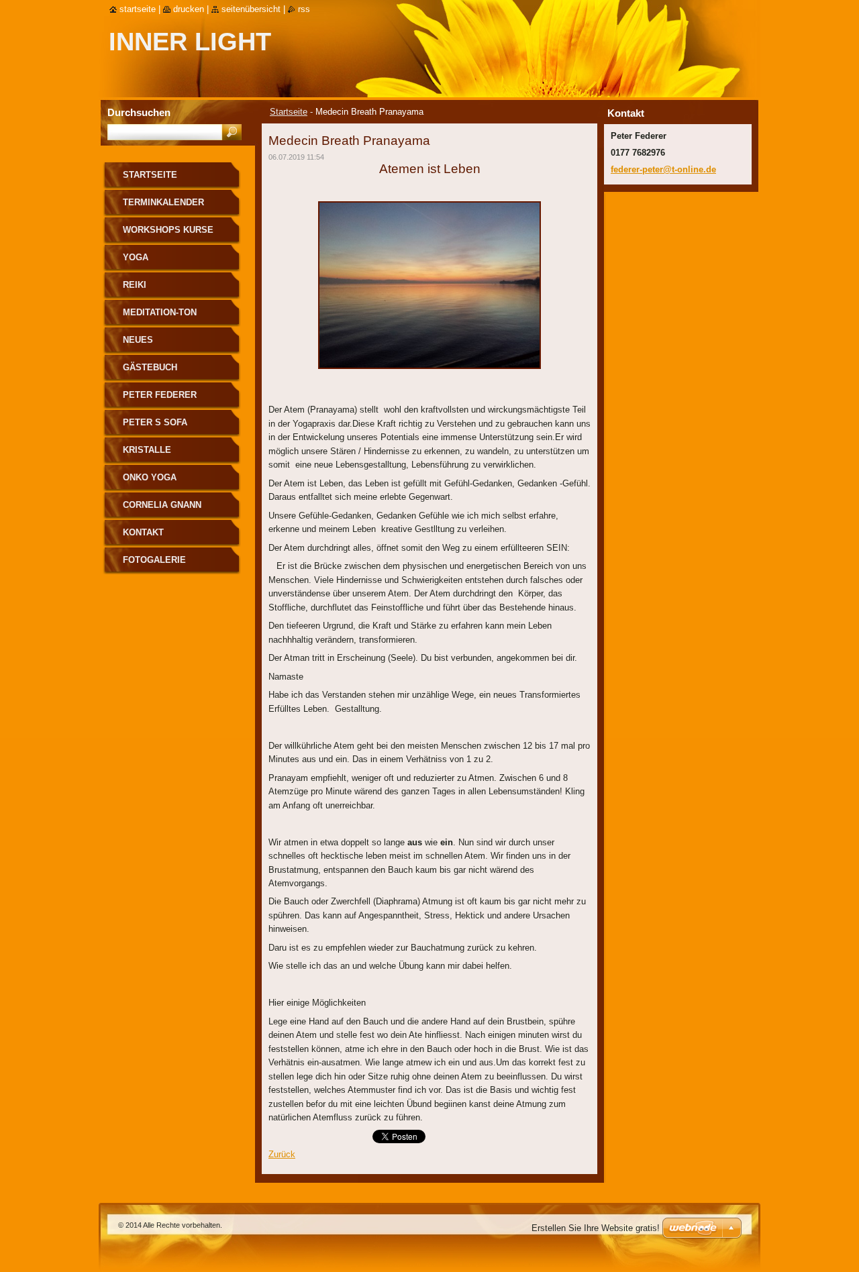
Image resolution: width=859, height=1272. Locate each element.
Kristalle (147, 450)
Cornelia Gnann (162, 505)
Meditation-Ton (160, 312)
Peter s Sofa (155, 422)
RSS (304, 9)
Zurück (281, 1154)
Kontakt (143, 532)
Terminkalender (163, 202)
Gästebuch (150, 367)
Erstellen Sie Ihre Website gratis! (596, 1228)
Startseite (288, 112)
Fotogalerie (154, 560)
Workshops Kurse (168, 230)
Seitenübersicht (251, 9)
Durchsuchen (138, 112)
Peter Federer (160, 395)
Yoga (135, 257)
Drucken (188, 9)
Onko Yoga (149, 477)
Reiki (134, 285)
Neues (138, 340)
